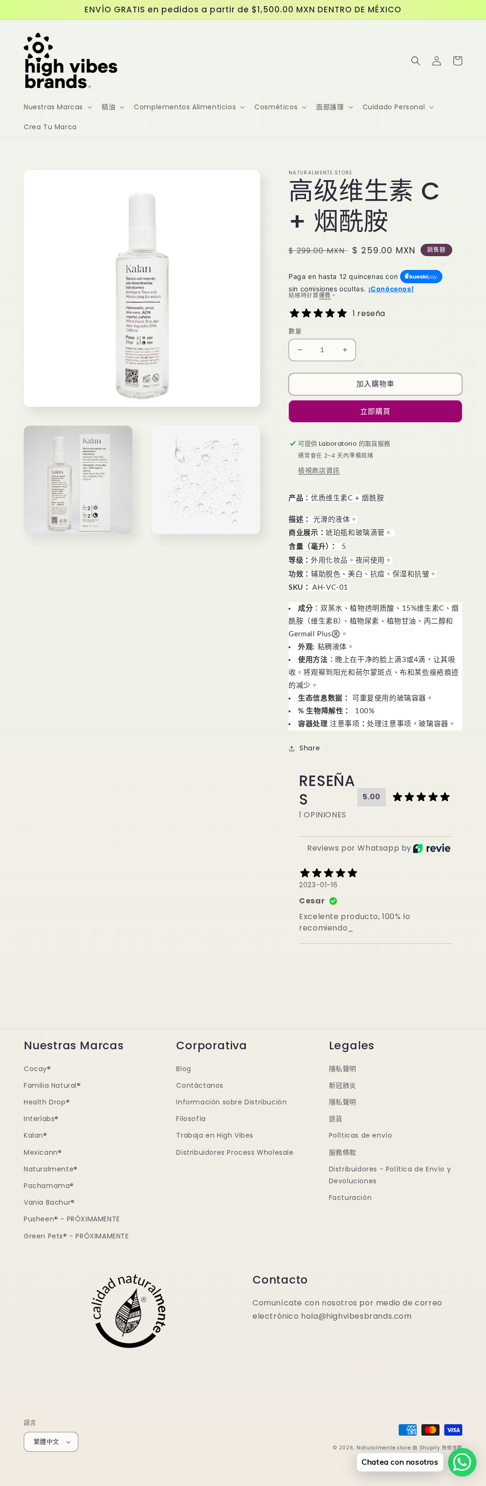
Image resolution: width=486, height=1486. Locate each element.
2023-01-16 (318, 885)
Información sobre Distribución (231, 1102)
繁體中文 (46, 1441)
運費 (325, 295)
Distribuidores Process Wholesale (234, 1152)
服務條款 (342, 1152)
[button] (57, 107)
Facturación (350, 1197)
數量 (295, 331)
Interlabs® (41, 1118)
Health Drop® (47, 1102)
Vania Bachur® (49, 1202)
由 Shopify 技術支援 (437, 1447)
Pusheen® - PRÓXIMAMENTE (72, 1219)
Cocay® (37, 1069)
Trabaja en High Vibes (214, 1135)
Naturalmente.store (383, 1447)
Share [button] (309, 748)
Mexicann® (43, 1152)
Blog (183, 1069)
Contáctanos (200, 1085)
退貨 (336, 1118)
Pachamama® (49, 1185)
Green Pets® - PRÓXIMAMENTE (76, 1236)
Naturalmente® (51, 1169)
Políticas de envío (361, 1135)
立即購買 (375, 411)
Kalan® (35, 1135)
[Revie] (431, 848)
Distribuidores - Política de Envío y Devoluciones (390, 1175)
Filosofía (191, 1118)
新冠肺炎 (342, 1085)
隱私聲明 (342, 1069)
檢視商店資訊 (319, 470)
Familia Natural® (52, 1085)
